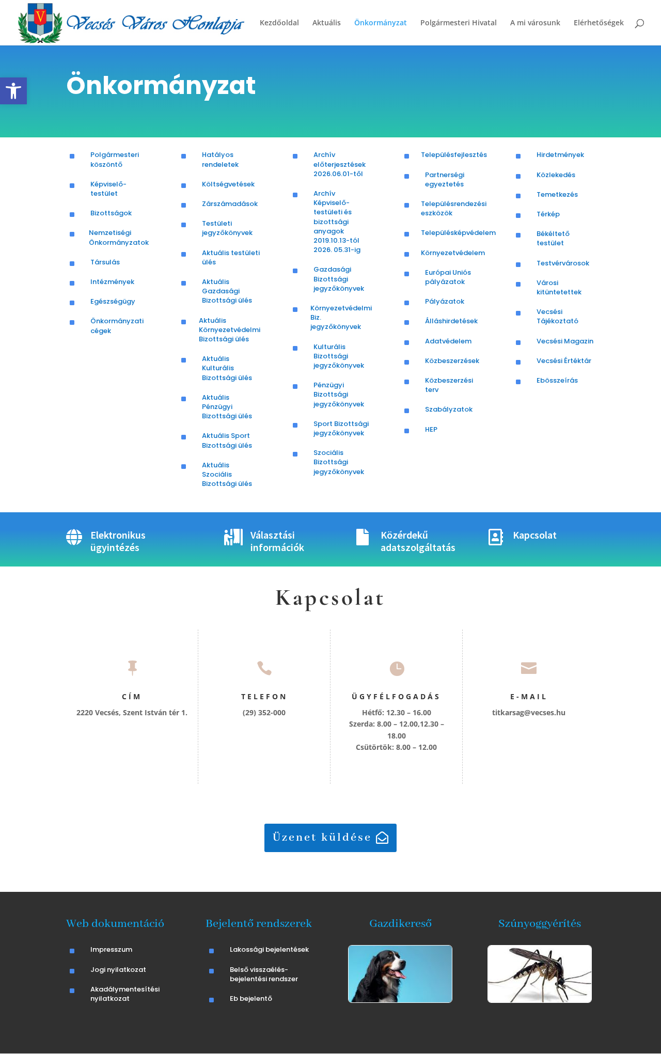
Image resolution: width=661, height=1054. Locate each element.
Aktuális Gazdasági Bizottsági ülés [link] (227, 291)
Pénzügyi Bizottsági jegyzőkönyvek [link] (338, 394)
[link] (13, 90)
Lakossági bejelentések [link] (269, 949)
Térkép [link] (548, 214)
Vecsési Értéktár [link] (564, 361)
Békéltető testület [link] (553, 238)
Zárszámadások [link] (230, 204)
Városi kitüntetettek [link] (559, 287)
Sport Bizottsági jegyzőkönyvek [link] (341, 428)
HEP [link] (431, 429)
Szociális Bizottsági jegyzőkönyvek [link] (338, 462)
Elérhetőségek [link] (599, 23)
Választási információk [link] (277, 541)
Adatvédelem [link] (448, 341)
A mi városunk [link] (535, 23)
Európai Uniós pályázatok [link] (448, 277)
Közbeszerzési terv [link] (449, 385)
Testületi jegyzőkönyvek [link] (227, 228)
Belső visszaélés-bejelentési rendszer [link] (264, 974)
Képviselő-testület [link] (108, 188)
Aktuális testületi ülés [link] (231, 257)
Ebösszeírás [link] (557, 380)
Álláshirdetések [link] (451, 321)
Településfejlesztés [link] (454, 155)
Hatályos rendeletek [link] (220, 159)
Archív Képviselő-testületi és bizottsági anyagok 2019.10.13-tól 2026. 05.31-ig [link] (336, 221)
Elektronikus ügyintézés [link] (118, 541)
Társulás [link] (105, 262)
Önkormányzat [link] (380, 23)
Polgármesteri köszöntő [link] (114, 159)
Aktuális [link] (326, 23)
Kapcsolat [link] (535, 534)
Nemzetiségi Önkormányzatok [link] (119, 237)
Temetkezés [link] (557, 194)
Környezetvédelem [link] (453, 253)
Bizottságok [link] (111, 213)
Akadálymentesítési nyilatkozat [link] (125, 993)
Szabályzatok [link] (449, 409)
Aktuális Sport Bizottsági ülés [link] (227, 440)
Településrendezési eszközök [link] (453, 208)
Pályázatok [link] (444, 301)
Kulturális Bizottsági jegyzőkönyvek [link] (338, 356)
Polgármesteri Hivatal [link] (458, 23)
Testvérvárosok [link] (563, 263)
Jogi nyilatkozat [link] (118, 969)
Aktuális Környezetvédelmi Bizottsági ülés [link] (229, 330)
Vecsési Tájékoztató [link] (557, 316)
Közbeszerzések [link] (452, 361)
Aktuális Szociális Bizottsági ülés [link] (227, 474)
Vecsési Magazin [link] (565, 341)
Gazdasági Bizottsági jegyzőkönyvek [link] (338, 278)
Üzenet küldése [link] (322, 837)
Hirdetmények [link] (560, 155)
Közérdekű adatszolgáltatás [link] (418, 541)
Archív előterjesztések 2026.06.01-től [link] (339, 164)
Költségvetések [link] (228, 184)
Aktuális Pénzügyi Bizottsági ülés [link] (227, 406)
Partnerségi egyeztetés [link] (444, 179)
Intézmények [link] (112, 282)
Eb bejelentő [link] (251, 998)
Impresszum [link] (111, 949)
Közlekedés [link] (556, 175)
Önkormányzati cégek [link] (117, 325)
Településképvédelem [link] (458, 233)
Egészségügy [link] (112, 301)
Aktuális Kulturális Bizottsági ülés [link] (227, 368)
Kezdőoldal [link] (279, 23)
